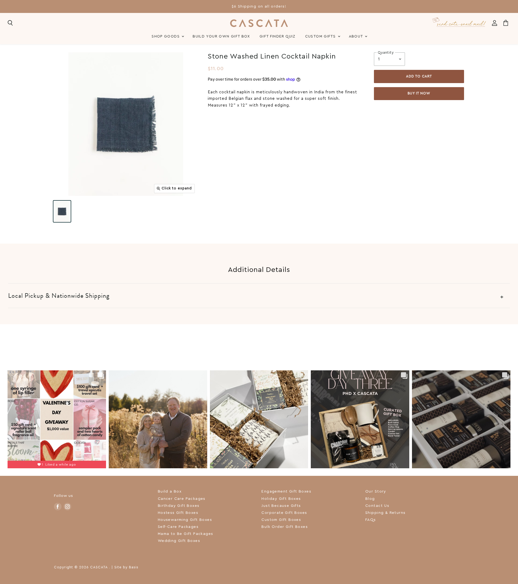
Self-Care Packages (178, 527)
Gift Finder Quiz (278, 36)
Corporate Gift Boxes (284, 513)
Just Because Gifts (281, 506)
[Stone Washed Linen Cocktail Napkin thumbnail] (62, 211)
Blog (370, 499)
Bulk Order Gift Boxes (284, 527)
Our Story (375, 491)
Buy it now (419, 93)
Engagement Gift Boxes (286, 491)
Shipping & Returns (385, 513)
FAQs (370, 520)
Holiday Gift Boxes (281, 499)
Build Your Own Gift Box (221, 36)
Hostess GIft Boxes (178, 513)
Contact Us (377, 506)
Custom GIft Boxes (281, 520)
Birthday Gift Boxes (179, 506)
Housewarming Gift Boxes (185, 520)
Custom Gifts (321, 36)
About (356, 36)
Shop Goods (166, 36)
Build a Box (170, 491)
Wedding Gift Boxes (179, 541)
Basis (133, 567)
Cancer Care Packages (182, 499)
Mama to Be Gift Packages (185, 534)
